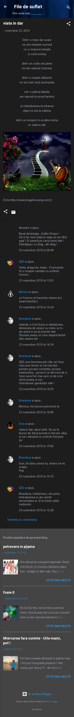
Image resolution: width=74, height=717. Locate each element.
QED (21, 261)
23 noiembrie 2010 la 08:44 (36, 250)
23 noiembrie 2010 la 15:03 (36, 280)
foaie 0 (8, 592)
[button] (68, 24)
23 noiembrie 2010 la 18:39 (36, 389)
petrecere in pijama (19, 546)
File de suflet (28, 6)
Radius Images (51, 701)
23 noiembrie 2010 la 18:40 (36, 412)
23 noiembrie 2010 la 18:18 (36, 344)
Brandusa (25, 318)
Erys (21, 423)
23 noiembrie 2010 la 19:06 (36, 446)
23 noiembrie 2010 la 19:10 (36, 476)
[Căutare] (68, 8)
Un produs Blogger (39, 694)
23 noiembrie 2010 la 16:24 (36, 307)
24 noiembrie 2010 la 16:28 (36, 510)
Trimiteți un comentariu (22, 519)
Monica (23, 292)
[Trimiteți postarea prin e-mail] (13, 213)
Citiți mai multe (58, 580)
